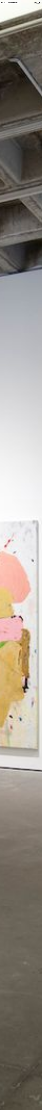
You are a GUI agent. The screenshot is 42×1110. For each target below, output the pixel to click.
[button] (2, 3)
